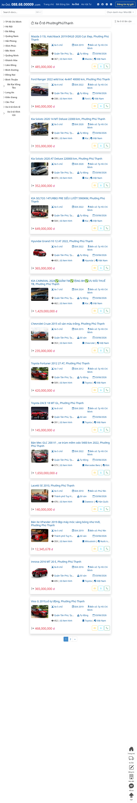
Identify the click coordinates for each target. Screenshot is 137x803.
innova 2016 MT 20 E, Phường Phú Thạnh (56, 561)
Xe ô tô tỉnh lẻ (12, 106)
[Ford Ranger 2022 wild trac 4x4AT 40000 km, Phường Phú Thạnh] (39, 89)
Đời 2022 (78, 84)
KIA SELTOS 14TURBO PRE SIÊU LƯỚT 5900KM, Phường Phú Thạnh (68, 199)
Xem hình (67, 58)
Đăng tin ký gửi (125, 4)
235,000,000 (43, 351)
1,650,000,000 (45, 473)
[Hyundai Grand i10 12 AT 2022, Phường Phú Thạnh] (39, 251)
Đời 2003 (78, 408)
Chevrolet (89, 343)
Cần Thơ (9, 102)
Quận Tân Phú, (62, 53)
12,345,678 (42, 549)
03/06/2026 (100, 53)
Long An (9, 92)
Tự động (83, 53)
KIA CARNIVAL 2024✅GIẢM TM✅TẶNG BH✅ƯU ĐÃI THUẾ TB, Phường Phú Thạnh (68, 282)
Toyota (88, 382)
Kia (86, 138)
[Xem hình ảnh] (95, 66)
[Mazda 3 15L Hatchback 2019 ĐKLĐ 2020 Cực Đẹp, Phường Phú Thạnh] (39, 49)
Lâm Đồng (10, 65)
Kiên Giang (11, 97)
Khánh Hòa (11, 60)
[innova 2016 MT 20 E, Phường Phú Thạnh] (39, 571)
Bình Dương (11, 69)
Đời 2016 (78, 567)
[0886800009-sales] (101, 66)
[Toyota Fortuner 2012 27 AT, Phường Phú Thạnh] (39, 373)
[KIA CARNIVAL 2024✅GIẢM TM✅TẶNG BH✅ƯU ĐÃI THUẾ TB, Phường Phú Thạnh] (39, 293)
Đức (107, 465)
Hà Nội (9, 26)
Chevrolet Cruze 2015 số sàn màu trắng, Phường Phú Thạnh (68, 323)
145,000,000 (43, 430)
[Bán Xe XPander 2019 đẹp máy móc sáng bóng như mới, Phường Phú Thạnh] (39, 535)
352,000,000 (43, 186)
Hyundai (88, 260)
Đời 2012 (78, 368)
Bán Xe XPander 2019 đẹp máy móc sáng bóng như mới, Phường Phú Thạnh (65, 523)
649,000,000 (43, 228)
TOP (131, 799)
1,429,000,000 (45, 311)
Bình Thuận (11, 79)
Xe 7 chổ (58, 289)
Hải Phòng (10, 41)
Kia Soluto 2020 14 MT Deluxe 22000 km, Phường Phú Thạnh (68, 119)
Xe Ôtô (75, 4)
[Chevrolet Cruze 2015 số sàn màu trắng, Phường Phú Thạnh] (39, 333)
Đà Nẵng (10, 31)
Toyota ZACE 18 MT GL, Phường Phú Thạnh (57, 403)
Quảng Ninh (12, 55)
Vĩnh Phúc (10, 45)
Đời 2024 (78, 289)
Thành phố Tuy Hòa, (64, 496)
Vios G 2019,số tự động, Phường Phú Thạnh (58, 601)
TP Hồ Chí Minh (13, 21)
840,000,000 (43, 106)
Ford (87, 98)
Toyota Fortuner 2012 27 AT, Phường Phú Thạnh (60, 363)
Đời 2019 (78, 45)
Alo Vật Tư (86, 4)
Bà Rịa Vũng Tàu (13, 86)
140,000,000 (43, 509)
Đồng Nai (10, 74)
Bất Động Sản (63, 4)
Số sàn (83, 337)
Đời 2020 (78, 124)
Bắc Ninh (10, 50)
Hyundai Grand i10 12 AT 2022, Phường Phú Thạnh (62, 241)
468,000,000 (43, 628)
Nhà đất (119, 12)
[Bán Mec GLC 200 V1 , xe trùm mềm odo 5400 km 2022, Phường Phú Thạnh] (39, 455)
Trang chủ (49, 4)
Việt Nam (101, 58)
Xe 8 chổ (58, 408)
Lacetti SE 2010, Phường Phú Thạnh (52, 485)
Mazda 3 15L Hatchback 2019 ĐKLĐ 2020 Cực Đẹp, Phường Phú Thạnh (70, 38)
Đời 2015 (78, 329)
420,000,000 (43, 390)
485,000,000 (43, 67)
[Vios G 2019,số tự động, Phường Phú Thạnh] (39, 611)
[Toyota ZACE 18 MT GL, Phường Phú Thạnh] (39, 412)
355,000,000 (43, 146)
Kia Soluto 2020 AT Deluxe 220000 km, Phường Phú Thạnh (66, 158)
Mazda (88, 58)
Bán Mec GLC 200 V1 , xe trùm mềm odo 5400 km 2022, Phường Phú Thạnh (70, 444)
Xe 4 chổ (58, 84)
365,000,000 (43, 268)
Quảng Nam (11, 36)
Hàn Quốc (103, 501)
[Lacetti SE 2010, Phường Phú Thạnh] (39, 495)
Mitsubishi (90, 541)
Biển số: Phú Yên (98, 490)
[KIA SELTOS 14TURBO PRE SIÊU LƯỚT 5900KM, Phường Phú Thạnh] (39, 211)
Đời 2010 (78, 490)
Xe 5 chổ (58, 45)
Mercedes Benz (92, 465)
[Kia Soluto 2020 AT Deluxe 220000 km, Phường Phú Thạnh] (39, 168)
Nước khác (105, 541)
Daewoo (88, 501)
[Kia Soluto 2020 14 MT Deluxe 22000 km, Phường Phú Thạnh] (39, 128)
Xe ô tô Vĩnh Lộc (13, 113)
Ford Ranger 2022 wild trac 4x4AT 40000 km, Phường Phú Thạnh (70, 79)
